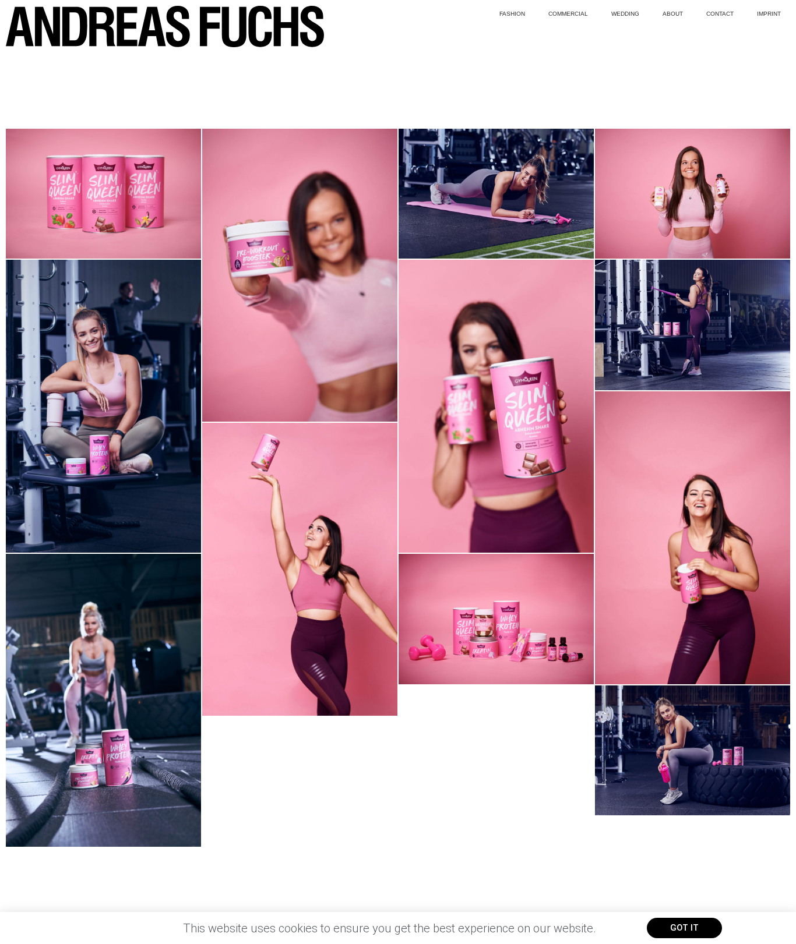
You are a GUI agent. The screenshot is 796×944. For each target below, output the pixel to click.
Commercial (568, 13)
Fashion (512, 13)
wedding (625, 13)
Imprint (769, 13)
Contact (720, 13)
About (673, 13)
